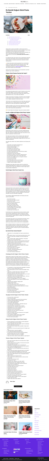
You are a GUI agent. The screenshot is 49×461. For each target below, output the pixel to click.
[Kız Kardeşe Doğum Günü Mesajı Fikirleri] (10, 426)
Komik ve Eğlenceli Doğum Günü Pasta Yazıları (15, 38)
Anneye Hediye (39, 443)
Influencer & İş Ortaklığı (6, 451)
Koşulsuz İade (16, 442)
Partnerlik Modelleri (6, 453)
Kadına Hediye (36, 424)
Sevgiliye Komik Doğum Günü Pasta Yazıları (15, 42)
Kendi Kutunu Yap (40, 442)
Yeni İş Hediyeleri (37, 428)
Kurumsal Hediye (37, 416)
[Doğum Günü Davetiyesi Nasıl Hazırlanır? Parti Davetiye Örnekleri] (10, 410)
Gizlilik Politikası (11, 458)
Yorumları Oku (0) (18, 386)
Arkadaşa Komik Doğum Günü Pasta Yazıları (15, 41)
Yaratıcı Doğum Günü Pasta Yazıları (13, 44)
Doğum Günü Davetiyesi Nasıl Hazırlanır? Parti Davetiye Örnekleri (9, 417)
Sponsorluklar (5, 452)
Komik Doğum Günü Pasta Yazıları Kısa (14, 39)
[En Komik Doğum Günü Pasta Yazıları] (18, 24)
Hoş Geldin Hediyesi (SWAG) (29, 451)
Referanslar (27, 452)
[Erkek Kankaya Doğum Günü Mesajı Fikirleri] (10, 395)
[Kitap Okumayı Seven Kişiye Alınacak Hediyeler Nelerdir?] (25, 395)
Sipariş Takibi (5, 442)
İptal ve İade (5, 444)
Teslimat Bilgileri (5, 443)
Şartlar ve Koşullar (5, 458)
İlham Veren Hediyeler (28, 453)
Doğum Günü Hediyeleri (38, 414)
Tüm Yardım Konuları (6, 441)
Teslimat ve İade (17, 458)
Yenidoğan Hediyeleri (40, 452)
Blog (6, 7)
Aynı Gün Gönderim (17, 443)
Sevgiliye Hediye (37, 420)
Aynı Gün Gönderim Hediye (38, 430)
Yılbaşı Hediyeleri (37, 432)
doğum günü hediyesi (19, 66)
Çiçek (35, 418)
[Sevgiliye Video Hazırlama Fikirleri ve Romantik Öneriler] (25, 426)
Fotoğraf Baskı (39, 453)
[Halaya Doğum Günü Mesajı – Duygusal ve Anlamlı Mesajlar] (25, 410)
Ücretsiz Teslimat (17, 441)
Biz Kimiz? (27, 441)
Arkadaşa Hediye (37, 426)
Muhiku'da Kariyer (28, 442)
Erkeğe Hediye (36, 422)
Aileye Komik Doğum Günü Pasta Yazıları (14, 43)
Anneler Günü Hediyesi (40, 444)
